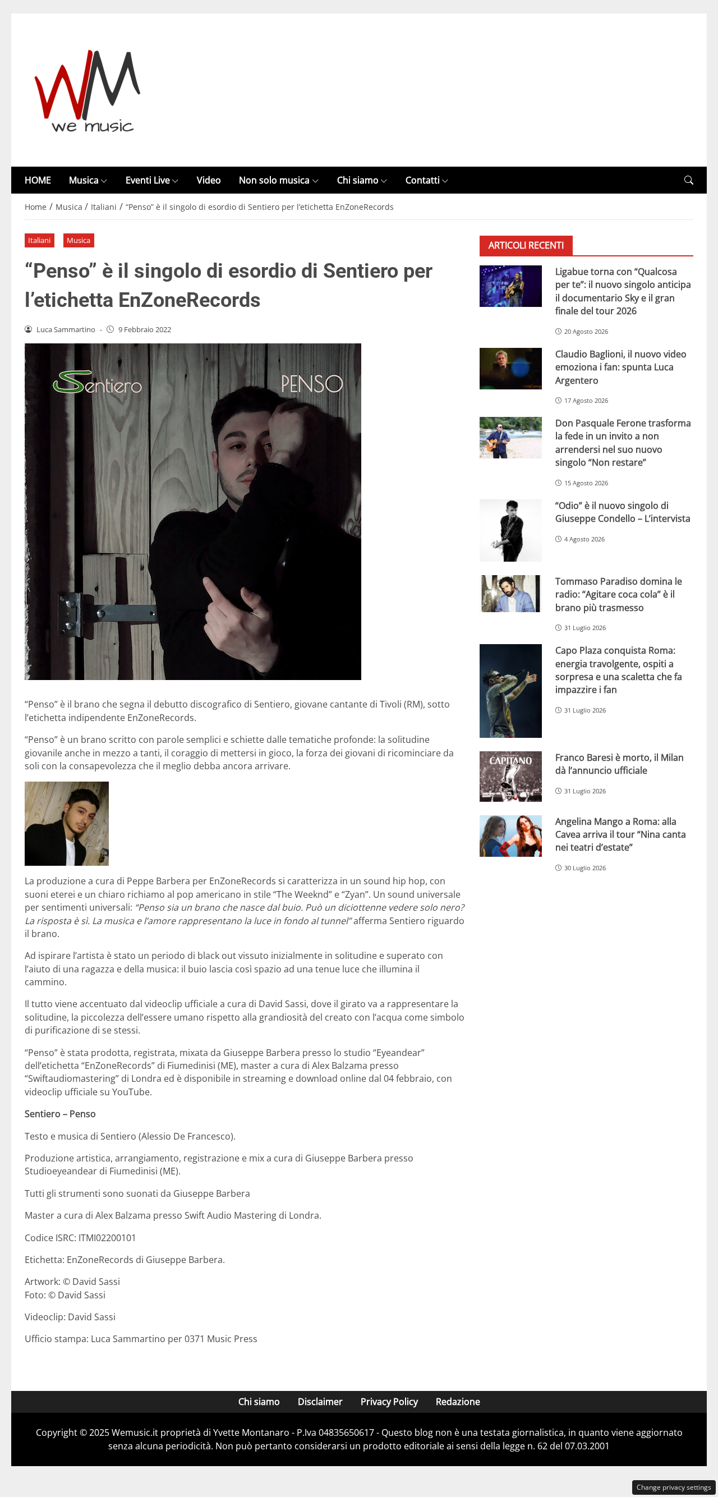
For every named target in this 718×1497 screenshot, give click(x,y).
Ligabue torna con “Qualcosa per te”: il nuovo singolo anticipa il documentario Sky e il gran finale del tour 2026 (623, 291)
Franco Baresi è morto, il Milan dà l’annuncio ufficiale (619, 764)
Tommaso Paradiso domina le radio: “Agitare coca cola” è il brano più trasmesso (618, 594)
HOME (38, 180)
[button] (688, 180)
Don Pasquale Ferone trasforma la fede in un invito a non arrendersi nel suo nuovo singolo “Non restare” (623, 443)
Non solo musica (274, 180)
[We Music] (88, 89)
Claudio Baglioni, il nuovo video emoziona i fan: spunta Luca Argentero (621, 367)
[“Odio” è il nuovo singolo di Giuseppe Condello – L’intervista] (511, 530)
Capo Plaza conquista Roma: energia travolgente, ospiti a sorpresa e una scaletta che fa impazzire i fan (618, 670)
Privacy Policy (389, 1401)
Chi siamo (358, 180)
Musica (84, 180)
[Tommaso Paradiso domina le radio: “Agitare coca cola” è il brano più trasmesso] (511, 593)
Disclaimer (320, 1401)
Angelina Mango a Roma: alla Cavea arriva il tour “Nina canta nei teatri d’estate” (620, 834)
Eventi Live (148, 180)
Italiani (39, 240)
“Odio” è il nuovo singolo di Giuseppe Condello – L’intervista (623, 512)
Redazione (458, 1401)
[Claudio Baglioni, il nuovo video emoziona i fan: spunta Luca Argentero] (511, 368)
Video (209, 180)
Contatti (423, 180)
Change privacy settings (674, 1487)
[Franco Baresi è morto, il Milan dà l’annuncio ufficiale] (511, 776)
